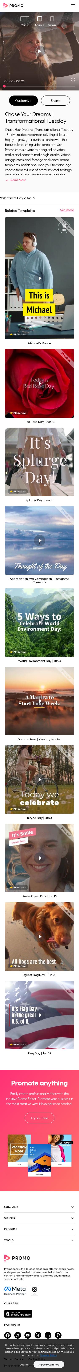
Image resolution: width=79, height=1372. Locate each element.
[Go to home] (14, 6)
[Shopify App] (39, 1314)
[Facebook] (14, 1291)
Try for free (39, 1118)
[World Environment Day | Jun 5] (39, 622)
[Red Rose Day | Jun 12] (39, 383)
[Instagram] (34, 1291)
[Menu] (73, 6)
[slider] (4, 86)
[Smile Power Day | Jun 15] (39, 858)
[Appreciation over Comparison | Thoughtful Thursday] (39, 540)
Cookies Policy (48, 1355)
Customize (23, 100)
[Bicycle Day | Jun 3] (39, 779)
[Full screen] (73, 79)
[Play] (39, 51)
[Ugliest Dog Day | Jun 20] (39, 936)
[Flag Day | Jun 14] (39, 1015)
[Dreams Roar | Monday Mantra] (39, 701)
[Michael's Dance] (39, 278)
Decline (24, 1364)
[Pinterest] (58, 1335)
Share (55, 100)
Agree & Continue (49, 1364)
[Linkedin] (48, 1335)
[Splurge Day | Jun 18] (39, 462)
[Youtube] (27, 1335)
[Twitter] (38, 1335)
